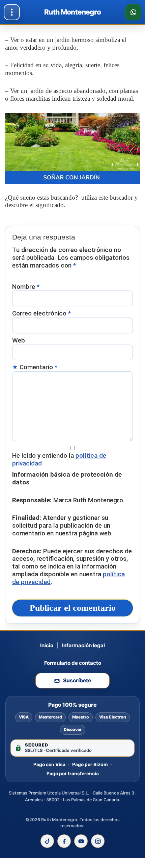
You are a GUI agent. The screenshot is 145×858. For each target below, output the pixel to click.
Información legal (83, 645)
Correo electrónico (41, 313)
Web (18, 340)
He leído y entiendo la (59, 459)
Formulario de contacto (72, 663)
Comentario (38, 367)
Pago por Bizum (90, 764)
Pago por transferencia (73, 773)
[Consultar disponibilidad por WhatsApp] (133, 12)
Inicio (46, 645)
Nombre (25, 287)
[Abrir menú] (12, 12)
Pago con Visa (49, 764)
